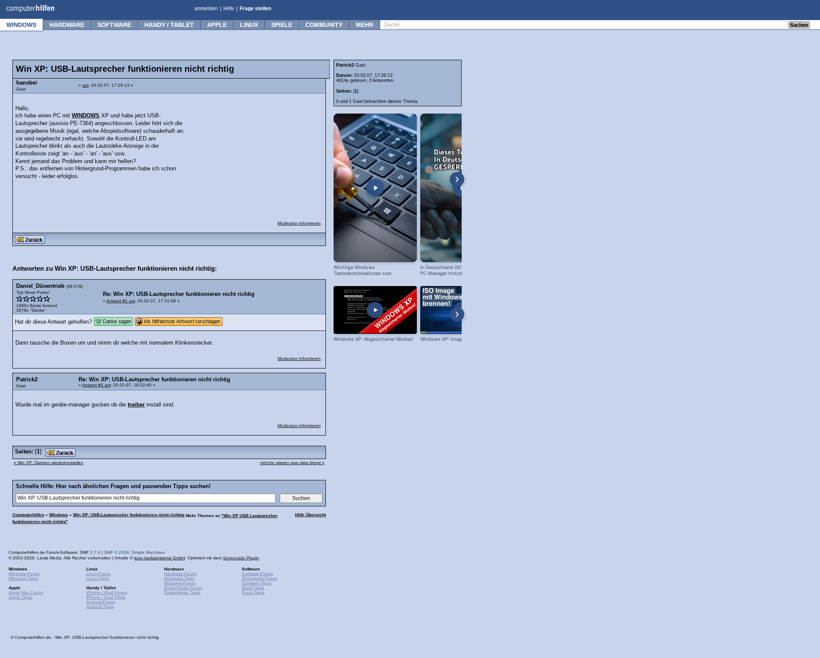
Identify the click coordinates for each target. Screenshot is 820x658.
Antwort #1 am (120, 300)
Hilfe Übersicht (310, 514)
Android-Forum (100, 602)
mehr (364, 24)
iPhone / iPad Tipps (105, 597)
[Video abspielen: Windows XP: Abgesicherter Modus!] (375, 309)
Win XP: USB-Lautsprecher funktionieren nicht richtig (128, 514)
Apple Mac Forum (26, 592)
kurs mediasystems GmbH (159, 558)
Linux (249, 24)
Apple (217, 24)
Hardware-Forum (180, 573)
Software (114, 24)
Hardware (67, 24)
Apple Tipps (20, 597)
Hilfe (228, 9)
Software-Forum (257, 573)
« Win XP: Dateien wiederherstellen (48, 462)
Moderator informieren (299, 223)
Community (324, 24)
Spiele (281, 24)
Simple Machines (148, 552)
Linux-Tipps (97, 578)
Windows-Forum (24, 573)
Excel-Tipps (253, 592)
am (85, 85)
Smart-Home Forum (183, 587)
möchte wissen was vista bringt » (292, 462)
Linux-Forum (98, 573)
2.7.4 (95, 552)
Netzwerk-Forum (180, 583)
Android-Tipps (100, 606)
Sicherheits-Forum (259, 578)
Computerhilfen (28, 514)
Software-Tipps (256, 583)
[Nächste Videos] (457, 179)
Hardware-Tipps (179, 578)
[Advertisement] (257, 151)
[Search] (799, 26)
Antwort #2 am (96, 385)
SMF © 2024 (116, 552)
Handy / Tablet (169, 24)
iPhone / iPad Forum (106, 592)
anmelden (206, 9)
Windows (21, 24)
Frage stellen (255, 9)
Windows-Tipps (23, 578)
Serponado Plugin (241, 558)
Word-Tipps (253, 587)
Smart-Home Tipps (182, 592)
